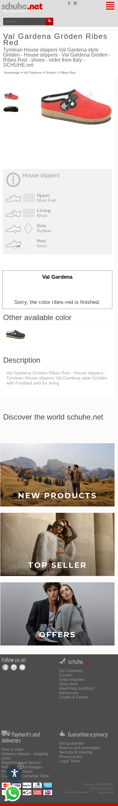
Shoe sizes (68, 684)
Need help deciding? (77, 688)
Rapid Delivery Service (21, 763)
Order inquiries (72, 679)
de (75, 4)
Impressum (68, 693)
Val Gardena (33, 72)
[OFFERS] (57, 613)
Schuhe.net (90, 784)
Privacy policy (71, 756)
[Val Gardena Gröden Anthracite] (15, 338)
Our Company (71, 671)
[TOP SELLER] (57, 544)
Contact (65, 675)
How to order (13, 749)
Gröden (51, 72)
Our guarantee (71, 743)
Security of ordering (76, 752)
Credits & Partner (73, 697)
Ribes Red (68, 72)
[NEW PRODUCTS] (57, 474)
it (69, 4)
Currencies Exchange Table (25, 776)
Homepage (12, 72)
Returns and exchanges (79, 748)
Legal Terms (69, 761)
